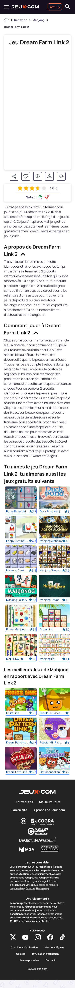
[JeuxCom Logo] (25, 7)
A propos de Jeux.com (49, 810)
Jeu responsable (29, 960)
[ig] (38, 937)
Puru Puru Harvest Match (51, 713)
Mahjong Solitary (16, 600)
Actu (53, 7)
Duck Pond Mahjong (51, 511)
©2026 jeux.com (37, 969)
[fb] (50, 937)
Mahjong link (47, 659)
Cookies (20, 954)
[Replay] (61, 176)
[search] (67, 6)
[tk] (62, 937)
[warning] (49, 176)
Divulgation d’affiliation (45, 954)
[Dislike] (46, 197)
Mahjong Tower (49, 600)
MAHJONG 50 (14, 659)
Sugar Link (46, 629)
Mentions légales (54, 947)
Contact (50, 960)
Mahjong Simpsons (51, 570)
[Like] (40, 197)
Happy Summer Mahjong (17, 541)
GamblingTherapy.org (37, 888)
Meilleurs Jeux (49, 802)
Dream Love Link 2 (17, 772)
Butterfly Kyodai (16, 511)
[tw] (13, 937)
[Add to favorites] (25, 176)
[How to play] (37, 176)
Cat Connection (50, 772)
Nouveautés (24, 802)
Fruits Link (12, 713)
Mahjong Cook (15, 570)
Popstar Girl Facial (51, 742)
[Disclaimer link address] (43, 822)
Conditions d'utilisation (24, 947)
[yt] (25, 937)
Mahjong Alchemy (51, 541)
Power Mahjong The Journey (17, 629)
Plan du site (18, 810)
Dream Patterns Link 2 (17, 742)
